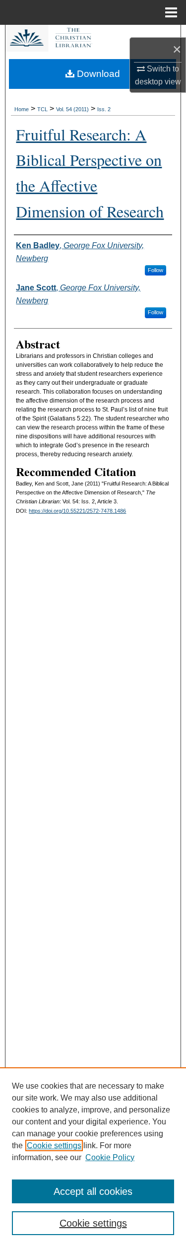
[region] (93, 1157)
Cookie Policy (109, 1157)
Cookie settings (54, 1145)
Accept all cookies (93, 1191)
